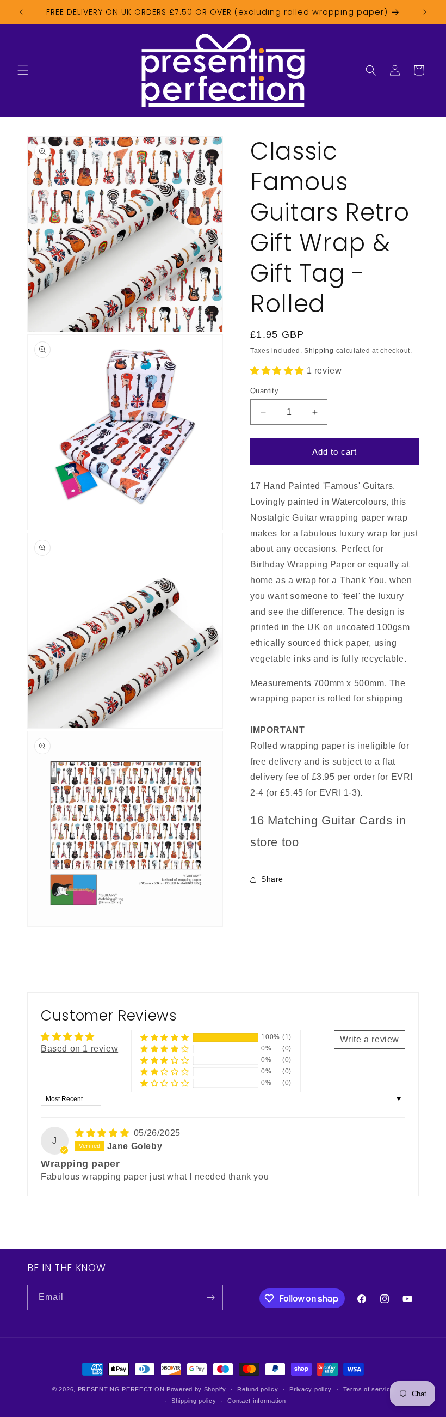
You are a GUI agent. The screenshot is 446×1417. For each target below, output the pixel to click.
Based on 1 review (79, 1048)
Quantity (264, 391)
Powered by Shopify (196, 1389)
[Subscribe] (210, 1297)
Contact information (256, 1400)
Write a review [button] (369, 1039)
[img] (103, 1133)
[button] (23, 70)
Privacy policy (310, 1389)
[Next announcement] (425, 12)
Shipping (319, 351)
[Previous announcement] (21, 12)
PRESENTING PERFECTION (121, 1389)
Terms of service (368, 1389)
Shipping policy (193, 1400)
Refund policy (257, 1389)
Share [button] (272, 879)
